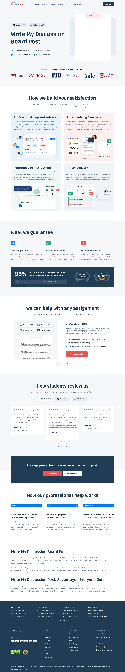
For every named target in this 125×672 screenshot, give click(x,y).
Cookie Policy (73, 644)
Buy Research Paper (43, 610)
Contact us (77, 4)
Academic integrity (75, 647)
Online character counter (103, 637)
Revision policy (73, 637)
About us (36, 4)
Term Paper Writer (17, 616)
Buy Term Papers (94, 613)
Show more (61, 620)
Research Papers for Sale (19, 613)
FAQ (66, 4)
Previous (59, 446)
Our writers (44, 4)
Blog (70, 4)
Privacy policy (73, 640)
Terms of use (73, 634)
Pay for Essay (15, 607)
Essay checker (100, 634)
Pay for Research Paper (96, 610)
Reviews (53, 4)
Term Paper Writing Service (97, 616)
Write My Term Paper (69, 616)
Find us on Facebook (105, 650)
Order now (108, 4)
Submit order (52, 473)
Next (65, 446)
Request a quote (76, 354)
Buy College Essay (68, 607)
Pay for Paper (92, 607)
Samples (60, 4)
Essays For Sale (42, 607)
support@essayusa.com (106, 647)
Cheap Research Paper (70, 610)
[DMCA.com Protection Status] (16, 652)
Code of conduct (74, 650)
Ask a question (72, 473)
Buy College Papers (17, 610)
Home (13, 19)
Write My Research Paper (45, 613)
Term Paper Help (68, 613)
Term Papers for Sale (44, 616)
